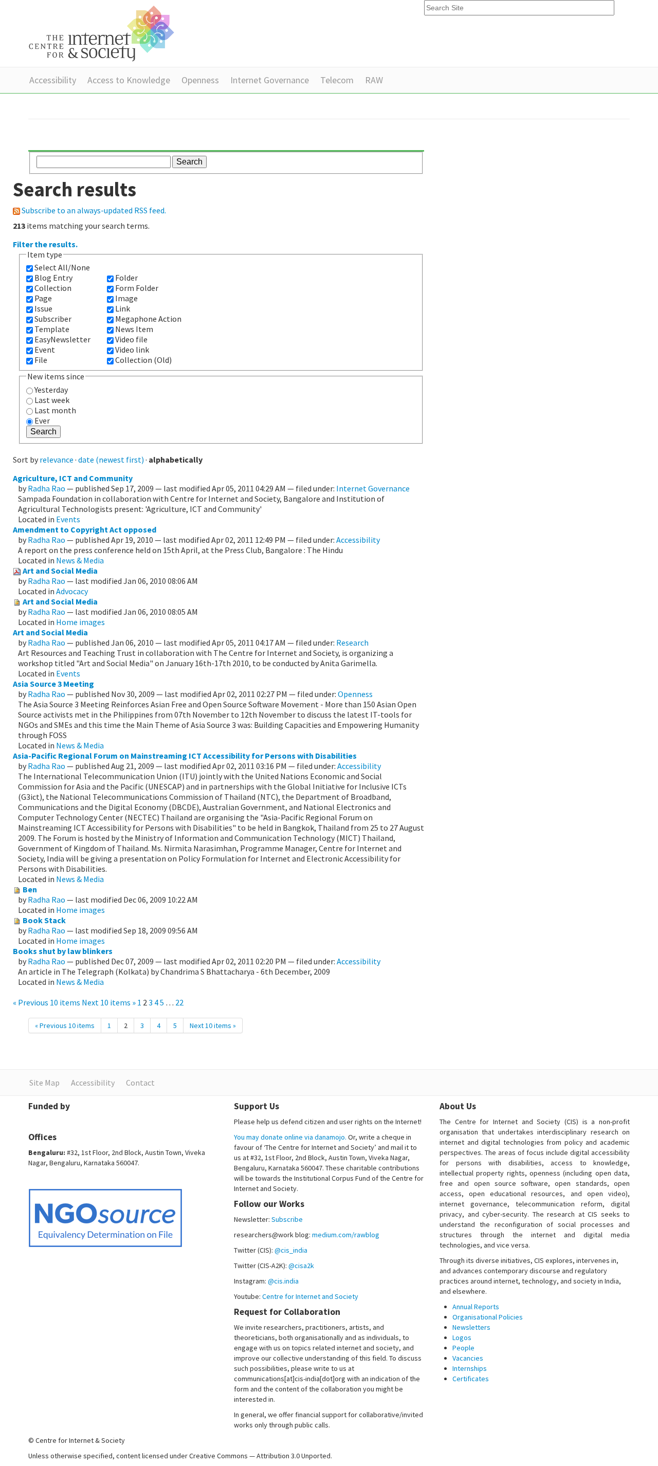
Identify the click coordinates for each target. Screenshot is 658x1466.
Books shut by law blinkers (63, 951)
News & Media (80, 560)
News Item (134, 329)
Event (44, 349)
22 (179, 1002)
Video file (131, 339)
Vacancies (467, 1358)
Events (68, 519)
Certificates (470, 1378)
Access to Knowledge (128, 80)
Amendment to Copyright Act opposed (84, 529)
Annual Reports (475, 1306)
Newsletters (471, 1327)
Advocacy (72, 591)
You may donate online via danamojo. (290, 1137)
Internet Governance (269, 80)
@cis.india (283, 1281)
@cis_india (291, 1250)
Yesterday (51, 389)
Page (43, 298)
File (40, 360)
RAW (374, 80)
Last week (51, 400)
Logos (461, 1337)
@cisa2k (301, 1265)
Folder (126, 277)
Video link (132, 349)
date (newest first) (111, 459)
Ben (30, 889)
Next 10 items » (109, 1002)
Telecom (337, 80)
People (463, 1347)
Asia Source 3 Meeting (53, 684)
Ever (42, 420)
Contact (140, 1082)
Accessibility (52, 80)
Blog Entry (53, 277)
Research (352, 642)
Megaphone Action (148, 319)
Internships (469, 1368)
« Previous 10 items (47, 1002)
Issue (43, 308)
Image (126, 298)
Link (122, 308)
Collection (52, 288)
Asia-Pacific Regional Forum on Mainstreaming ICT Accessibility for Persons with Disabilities (185, 755)
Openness (200, 80)
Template (51, 329)
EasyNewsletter (62, 339)
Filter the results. (45, 244)
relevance (57, 459)
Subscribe (287, 1219)
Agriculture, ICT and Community (73, 478)
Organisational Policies (487, 1317)
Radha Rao (46, 488)
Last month (55, 410)
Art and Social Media (60, 570)
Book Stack (44, 920)
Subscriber (52, 319)
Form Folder (136, 288)
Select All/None (62, 267)
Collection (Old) (143, 360)
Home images (80, 622)
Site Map (44, 1082)
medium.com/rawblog (345, 1234)
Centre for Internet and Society (310, 1296)
